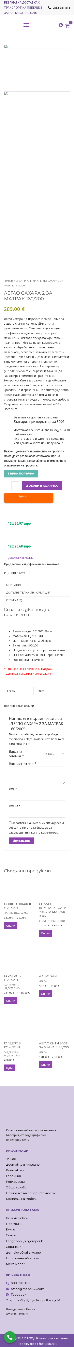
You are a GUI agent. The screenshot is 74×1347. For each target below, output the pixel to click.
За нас (11, 1159)
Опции (10, 925)
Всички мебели (17, 1218)
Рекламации (15, 1182)
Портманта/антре (22, 1258)
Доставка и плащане (23, 1164)
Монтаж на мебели (21, 1199)
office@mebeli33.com (27, 1289)
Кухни (10, 1229)
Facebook (18, 1294)
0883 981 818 (61, 7)
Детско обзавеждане (23, 1252)
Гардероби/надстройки (25, 1241)
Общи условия (17, 1187)
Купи (9, 1068)
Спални (11, 1235)
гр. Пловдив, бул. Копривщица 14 (35, 1300)
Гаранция (13, 1176)
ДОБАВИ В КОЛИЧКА (42, 485)
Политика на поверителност (30, 1193)
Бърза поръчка (20, 473)
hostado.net (48, 1343)
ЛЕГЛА (32, 281)
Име (13, 789)
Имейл (14, 806)
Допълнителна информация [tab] (28, 592)
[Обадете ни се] (10, 1337)
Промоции (14, 1224)
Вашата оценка (16, 753)
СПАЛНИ (21, 281)
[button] (19, 557)
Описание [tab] (14, 585)
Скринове (14, 1247)
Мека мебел (15, 1264)
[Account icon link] (61, 25)
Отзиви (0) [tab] (14, 600)
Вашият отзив (23, 763)
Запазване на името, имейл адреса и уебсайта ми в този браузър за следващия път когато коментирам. (36, 827)
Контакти (15, 1170)
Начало (8, 281)
